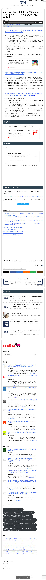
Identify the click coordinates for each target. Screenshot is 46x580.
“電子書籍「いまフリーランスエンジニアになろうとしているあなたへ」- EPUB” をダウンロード (19, 520)
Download (18, 24)
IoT (11, 538)
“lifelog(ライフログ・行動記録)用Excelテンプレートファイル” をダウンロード (18, 513)
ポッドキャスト (14, 261)
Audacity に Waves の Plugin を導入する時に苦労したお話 (22, 400)
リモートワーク (6, 551)
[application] (23, 22)
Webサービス (17, 540)
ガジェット (23, 542)
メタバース (20, 549)
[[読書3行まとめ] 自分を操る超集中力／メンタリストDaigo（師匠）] (4, 410)
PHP (35, 538)
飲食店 (32, 553)
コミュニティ (21, 545)
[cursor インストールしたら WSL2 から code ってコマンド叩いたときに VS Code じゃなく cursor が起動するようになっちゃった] (4, 459)
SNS (9, 540)
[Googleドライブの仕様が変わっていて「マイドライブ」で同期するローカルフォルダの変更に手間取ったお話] (4, 366)
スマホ (34, 545)
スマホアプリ (6, 547)
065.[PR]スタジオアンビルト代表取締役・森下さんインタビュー (24, 321)
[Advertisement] (23, 247)
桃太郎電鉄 (20, 261)
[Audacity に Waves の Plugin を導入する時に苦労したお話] (4, 401)
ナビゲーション (34, 260)
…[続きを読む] (32, 373)
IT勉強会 (15, 538)
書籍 (27, 551)
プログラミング (32, 547)
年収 (23, 551)
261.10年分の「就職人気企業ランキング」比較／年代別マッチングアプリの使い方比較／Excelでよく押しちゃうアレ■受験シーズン (13, 233)
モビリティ (26, 549)
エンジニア (6, 542)
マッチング (14, 549)
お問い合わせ (5, 565)
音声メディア (35, 261)
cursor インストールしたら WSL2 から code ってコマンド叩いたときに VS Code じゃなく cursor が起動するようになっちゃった (22, 460)
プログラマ (25, 547)
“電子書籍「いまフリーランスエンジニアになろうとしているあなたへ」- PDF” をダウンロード (19, 529)
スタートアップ (29, 545)
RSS (12, 26)
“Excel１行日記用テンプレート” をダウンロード (13, 509)
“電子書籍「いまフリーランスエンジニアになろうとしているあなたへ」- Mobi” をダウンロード (19, 524)
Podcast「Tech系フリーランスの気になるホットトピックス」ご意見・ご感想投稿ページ (24, 196)
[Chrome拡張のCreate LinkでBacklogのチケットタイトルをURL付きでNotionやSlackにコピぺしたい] (4, 472)
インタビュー (33, 540)
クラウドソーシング (22, 260)
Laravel (20, 538)
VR (12, 540)
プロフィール (5, 563)
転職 (31, 551)
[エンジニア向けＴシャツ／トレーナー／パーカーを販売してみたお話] (4, 377)
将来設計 (18, 551)
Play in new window (10, 24)
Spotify (8, 26)
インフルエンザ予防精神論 (15, 313)
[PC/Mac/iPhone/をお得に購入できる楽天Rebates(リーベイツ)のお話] (4, 422)
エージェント (14, 542)
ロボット (13, 551)
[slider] (41, 22)
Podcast (9, 8)
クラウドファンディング (8, 545)
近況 (34, 551)
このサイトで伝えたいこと (8, 561)
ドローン (12, 547)
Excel (7, 538)
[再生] (4, 22)
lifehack (25, 538)
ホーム (4, 8)
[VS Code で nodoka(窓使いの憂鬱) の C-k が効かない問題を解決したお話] (4, 450)
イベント (27, 540)
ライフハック (32, 549)
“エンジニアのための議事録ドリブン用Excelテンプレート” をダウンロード (18, 516)
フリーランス (40, 260)
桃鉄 (24, 261)
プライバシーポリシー (7, 568)
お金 (23, 540)
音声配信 (40, 261)
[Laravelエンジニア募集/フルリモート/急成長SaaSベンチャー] (4, 433)
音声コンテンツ (29, 261)
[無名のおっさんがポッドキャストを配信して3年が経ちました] (4, 389)
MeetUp (30, 538)
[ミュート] (38, 22)
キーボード (31, 542)
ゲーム (28, 260)
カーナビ (16, 260)
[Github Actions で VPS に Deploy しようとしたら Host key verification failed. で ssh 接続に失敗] (4, 493)
